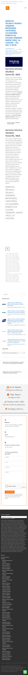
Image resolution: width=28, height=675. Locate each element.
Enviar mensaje (9, 491)
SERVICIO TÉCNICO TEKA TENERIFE (7, 649)
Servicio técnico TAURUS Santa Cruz (12, 277)
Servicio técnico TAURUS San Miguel (12, 276)
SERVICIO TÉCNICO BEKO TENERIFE (7, 574)
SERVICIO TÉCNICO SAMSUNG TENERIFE (6, 636)
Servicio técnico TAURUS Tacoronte (12, 279)
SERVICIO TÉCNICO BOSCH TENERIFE (6, 577)
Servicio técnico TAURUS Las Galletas (12, 266)
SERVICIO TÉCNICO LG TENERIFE (7, 619)
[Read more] (7, 250)
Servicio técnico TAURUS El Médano (12, 257)
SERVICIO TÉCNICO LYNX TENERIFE (7, 626)
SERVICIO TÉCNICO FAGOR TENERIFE (6, 606)
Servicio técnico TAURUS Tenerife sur (12, 281)
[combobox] (14, 517)
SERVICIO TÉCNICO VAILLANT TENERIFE (6, 652)
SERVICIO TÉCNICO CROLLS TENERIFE (6, 593)
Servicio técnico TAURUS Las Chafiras (12, 265)
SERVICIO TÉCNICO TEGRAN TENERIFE (6, 645)
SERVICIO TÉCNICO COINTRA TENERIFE (6, 587)
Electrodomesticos (9, 48)
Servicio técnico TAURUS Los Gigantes (12, 268)
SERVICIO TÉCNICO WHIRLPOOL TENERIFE (7, 655)
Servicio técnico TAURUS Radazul (11, 275)
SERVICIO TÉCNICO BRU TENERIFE (7, 580)
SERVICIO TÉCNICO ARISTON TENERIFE (6, 567)
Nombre (7, 457)
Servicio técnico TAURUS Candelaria (12, 256)
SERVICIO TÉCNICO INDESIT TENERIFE (6, 613)
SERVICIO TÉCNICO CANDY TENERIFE (6, 584)
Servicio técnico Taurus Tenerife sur (13, 53)
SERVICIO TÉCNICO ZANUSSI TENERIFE (6, 658)
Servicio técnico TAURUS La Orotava (12, 263)
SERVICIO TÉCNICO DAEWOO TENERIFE (6, 597)
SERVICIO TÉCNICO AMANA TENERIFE (6, 564)
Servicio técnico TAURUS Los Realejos (12, 270)
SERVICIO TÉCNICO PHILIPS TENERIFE (6, 632)
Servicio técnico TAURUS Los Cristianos (12, 267)
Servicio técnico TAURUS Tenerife (11, 280)
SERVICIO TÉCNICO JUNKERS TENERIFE (6, 616)
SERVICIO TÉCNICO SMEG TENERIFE (7, 642)
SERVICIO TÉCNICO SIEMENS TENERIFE (6, 639)
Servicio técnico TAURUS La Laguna (12, 262)
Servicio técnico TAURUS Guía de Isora (12, 259)
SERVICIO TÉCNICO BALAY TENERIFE (7, 571)
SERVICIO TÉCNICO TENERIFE (5, 558)
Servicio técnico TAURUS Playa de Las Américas (12, 272)
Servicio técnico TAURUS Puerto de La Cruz (13, 274)
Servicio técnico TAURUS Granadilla (12, 258)
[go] (24, 294)
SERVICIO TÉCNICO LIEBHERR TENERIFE (6, 623)
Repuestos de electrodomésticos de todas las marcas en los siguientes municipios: (13, 363)
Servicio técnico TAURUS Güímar (11, 261)
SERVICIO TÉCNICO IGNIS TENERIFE (7, 610)
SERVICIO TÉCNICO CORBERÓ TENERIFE (6, 590)
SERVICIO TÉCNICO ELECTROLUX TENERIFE (7, 603)
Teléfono (7, 467)
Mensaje (7, 472)
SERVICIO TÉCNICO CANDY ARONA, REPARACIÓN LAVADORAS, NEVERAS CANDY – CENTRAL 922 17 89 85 (15, 331)
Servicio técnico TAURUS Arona (11, 254)
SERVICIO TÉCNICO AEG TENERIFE (7, 561)
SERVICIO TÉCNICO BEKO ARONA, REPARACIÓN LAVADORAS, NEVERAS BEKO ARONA (15, 304)
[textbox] (14, 517)
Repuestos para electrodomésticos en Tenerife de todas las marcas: (12, 372)
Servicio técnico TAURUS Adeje (12, 253)
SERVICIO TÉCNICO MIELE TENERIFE (7, 629)
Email (7, 462)
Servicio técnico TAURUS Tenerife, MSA (13, 123)
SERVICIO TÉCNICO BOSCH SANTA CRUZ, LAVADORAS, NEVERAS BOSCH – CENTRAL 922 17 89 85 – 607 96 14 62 (16, 341)
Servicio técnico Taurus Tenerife (11, 52)
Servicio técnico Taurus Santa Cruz (15, 51)
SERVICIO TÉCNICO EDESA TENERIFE (7, 600)
